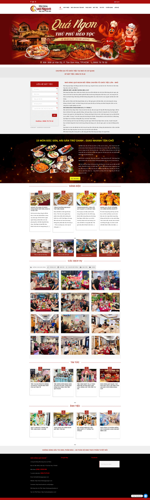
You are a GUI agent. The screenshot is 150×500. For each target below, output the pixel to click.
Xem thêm (76, 178)
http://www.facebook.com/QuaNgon (44, 484)
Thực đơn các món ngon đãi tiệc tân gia (62, 428)
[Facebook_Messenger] (146, 496)
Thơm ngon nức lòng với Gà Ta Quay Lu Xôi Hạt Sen (86, 208)
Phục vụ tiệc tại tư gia (63, 254)
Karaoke (109, 255)
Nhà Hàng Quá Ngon (106, 464)
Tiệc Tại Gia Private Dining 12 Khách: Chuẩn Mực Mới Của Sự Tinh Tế (40, 385)
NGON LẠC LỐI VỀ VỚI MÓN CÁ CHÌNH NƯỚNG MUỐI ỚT (109, 208)
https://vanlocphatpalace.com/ (48, 492)
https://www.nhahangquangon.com (43, 480)
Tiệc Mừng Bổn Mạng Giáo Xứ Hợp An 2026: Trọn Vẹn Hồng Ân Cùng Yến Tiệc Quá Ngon (63, 386)
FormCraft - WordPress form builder (40, 127)
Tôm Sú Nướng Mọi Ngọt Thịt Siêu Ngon (62, 208)
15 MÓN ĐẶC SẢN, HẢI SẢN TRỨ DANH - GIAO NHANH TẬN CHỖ (75, 140)
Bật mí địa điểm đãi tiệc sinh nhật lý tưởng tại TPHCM (85, 429)
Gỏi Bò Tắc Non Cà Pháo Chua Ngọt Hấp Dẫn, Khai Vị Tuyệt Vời (40, 209)
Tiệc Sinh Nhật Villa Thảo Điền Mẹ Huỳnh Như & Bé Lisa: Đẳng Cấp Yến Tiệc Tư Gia (86, 386)
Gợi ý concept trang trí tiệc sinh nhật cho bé (39, 428)
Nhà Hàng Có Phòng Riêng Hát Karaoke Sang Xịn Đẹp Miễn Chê (109, 429)
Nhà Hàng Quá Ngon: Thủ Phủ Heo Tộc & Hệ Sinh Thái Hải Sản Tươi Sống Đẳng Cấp (109, 386)
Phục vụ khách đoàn (86, 255)
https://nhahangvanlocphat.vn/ (50, 488)
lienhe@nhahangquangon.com (41, 477)
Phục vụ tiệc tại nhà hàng (40, 254)
